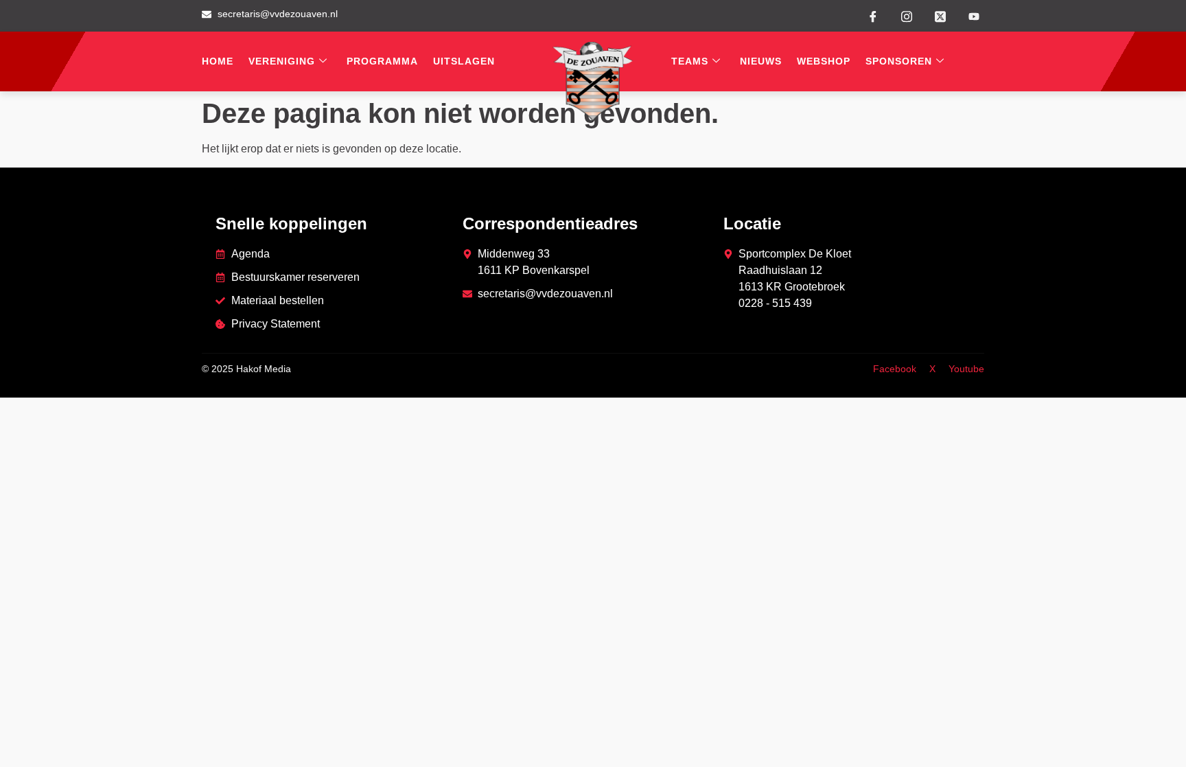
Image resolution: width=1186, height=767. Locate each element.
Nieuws (761, 61)
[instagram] (906, 15)
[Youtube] (974, 16)
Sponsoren (898, 61)
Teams (689, 61)
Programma (382, 61)
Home (217, 61)
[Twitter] (940, 15)
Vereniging (281, 61)
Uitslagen (464, 61)
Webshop (823, 61)
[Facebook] (873, 16)
